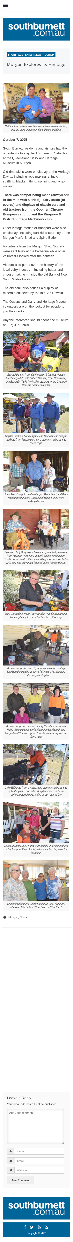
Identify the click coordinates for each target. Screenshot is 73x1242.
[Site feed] (47, 1227)
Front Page (15, 55)
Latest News (33, 55)
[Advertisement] (38, 966)
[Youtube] (40, 1227)
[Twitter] (32, 1227)
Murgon (13, 917)
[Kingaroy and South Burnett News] (36, 29)
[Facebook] (25, 1227)
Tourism (48, 55)
